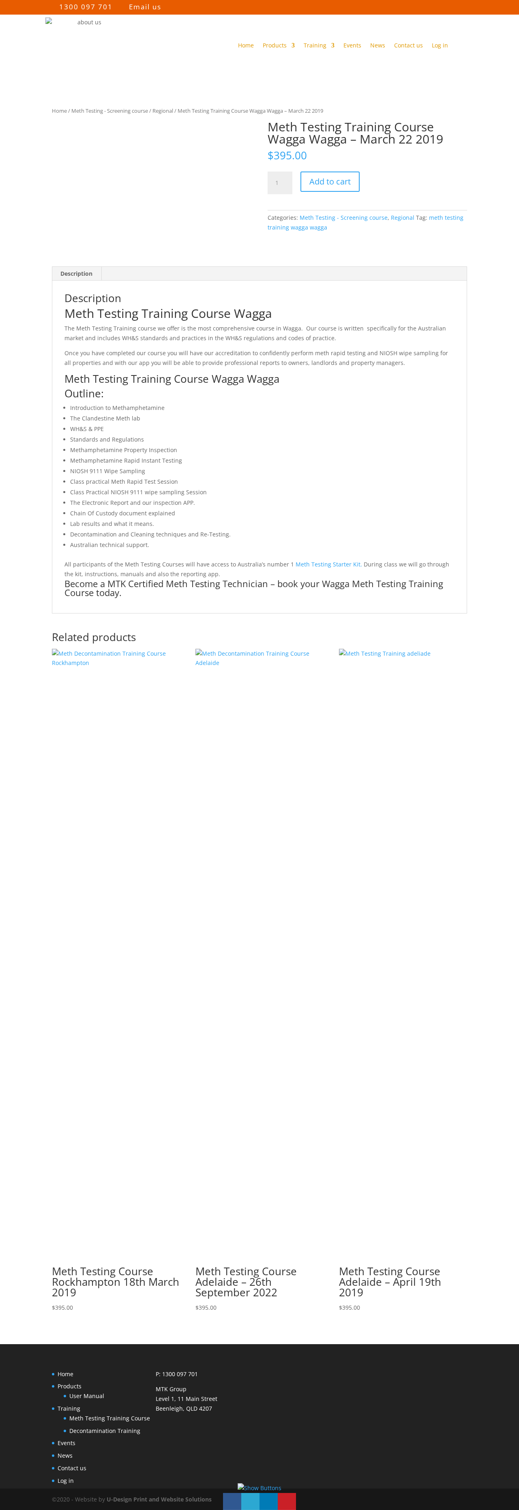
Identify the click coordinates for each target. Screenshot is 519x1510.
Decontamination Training (104, 1431)
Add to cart (330, 181)
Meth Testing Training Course (109, 1418)
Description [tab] (76, 273)
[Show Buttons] (259, 1488)
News (377, 45)
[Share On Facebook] (232, 1501)
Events (352, 45)
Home (246, 45)
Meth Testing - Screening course (109, 110)
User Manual (86, 1396)
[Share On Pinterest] (287, 1501)
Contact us (408, 45)
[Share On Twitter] (250, 1501)
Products (275, 45)
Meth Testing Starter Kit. (329, 564)
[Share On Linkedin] (269, 1501)
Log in (440, 45)
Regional (162, 110)
